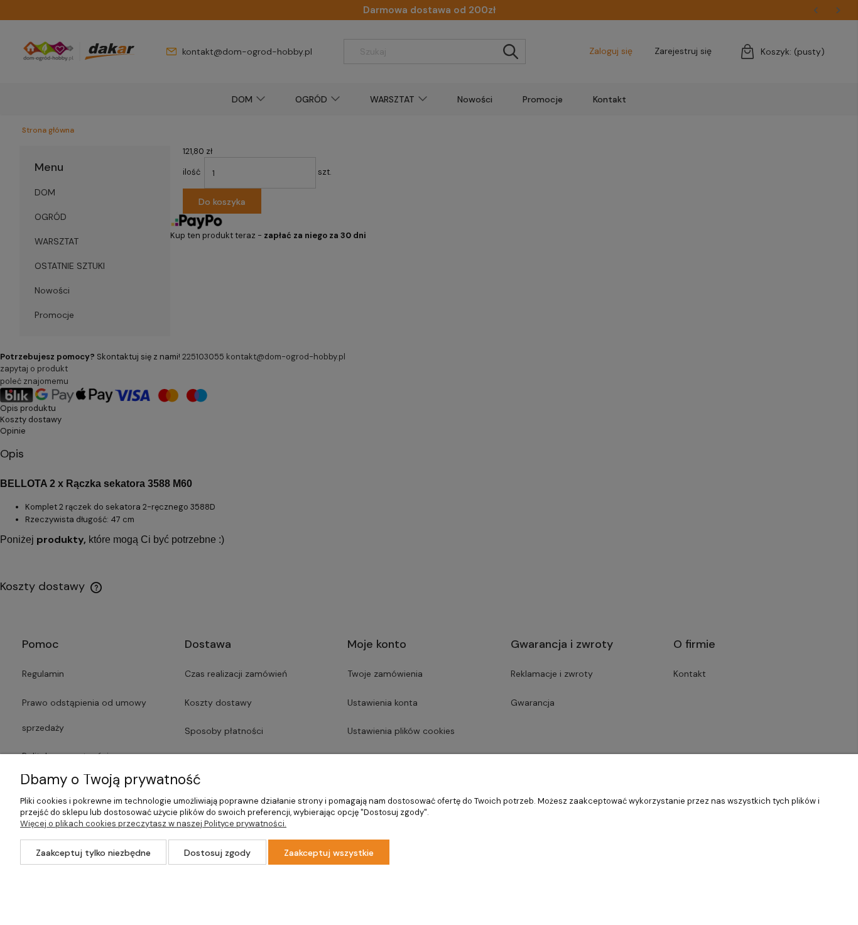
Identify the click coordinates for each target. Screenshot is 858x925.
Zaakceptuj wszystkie (329, 852)
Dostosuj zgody (217, 852)
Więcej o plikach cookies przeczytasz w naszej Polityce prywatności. (153, 823)
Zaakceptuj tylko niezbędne (93, 852)
